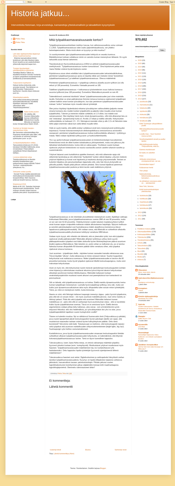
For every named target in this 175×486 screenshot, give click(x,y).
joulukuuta (144, 102)
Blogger (103, 468)
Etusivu (88, 450)
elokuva (140, 260)
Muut (139, 251)
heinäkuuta (144, 118)
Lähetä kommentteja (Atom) (64, 454)
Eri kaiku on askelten (147, 153)
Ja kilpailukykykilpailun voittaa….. (25, 143)
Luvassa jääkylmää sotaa (22, 157)
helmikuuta (144, 205)
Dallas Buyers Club (144, 318)
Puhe (141, 156)
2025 (140, 63)
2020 (140, 79)
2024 (140, 67)
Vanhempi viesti (120, 450)
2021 (140, 76)
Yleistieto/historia (143, 240)
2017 (140, 89)
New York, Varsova (146, 186)
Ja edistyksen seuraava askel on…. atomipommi (150, 182)
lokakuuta (143, 108)
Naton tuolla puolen (31, 112)
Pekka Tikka (20, 39)
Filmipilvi (141, 316)
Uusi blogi (141, 326)
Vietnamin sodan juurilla (22, 172)
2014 (140, 99)
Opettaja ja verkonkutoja (146, 282)
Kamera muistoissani (147, 150)
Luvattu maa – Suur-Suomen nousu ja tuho (150, 135)
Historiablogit (143, 333)
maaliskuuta (144, 202)
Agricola (141, 304)
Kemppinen (142, 288)
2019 (140, 83)
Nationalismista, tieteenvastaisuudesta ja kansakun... (149, 176)
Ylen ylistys (143, 171)
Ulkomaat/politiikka (144, 232)
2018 (140, 86)
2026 (140, 60)
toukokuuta (144, 196)
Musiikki (140, 254)
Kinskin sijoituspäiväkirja (148, 296)
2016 (140, 92)
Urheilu (140, 243)
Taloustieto (141, 248)
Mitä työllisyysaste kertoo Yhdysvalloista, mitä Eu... (149, 145)
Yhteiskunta (141, 237)
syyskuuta (144, 111)
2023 (140, 70)
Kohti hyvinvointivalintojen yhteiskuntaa (149, 190)
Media (139, 257)
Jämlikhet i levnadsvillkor (148, 345)
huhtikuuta (144, 199)
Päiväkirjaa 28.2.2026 (145, 298)
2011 (140, 219)
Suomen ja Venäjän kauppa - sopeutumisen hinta (24, 129)
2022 (140, 73)
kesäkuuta (144, 121)
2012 (140, 216)
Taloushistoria (142, 246)
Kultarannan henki (146, 168)
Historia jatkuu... (40, 13)
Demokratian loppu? (147, 164)
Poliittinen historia (144, 229)
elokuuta (143, 114)
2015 (140, 96)
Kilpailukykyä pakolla (21, 97)
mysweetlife (143, 325)
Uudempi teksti (55, 450)
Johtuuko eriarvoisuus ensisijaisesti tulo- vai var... (150, 160)
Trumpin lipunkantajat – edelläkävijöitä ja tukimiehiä (23, 69)
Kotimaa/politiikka (144, 234)
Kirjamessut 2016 (19, 184)
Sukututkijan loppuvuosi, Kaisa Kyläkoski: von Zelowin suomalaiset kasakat (150, 337)
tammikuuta (144, 208)
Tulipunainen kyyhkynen (22, 83)
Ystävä (140, 290)
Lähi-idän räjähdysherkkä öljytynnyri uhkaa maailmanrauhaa (26, 55)
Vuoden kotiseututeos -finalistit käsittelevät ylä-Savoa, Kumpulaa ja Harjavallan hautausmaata (150, 308)
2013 (140, 212)
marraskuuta (144, 105)
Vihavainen (142, 270)
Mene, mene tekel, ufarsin (146, 272)
